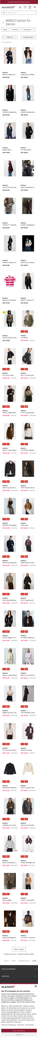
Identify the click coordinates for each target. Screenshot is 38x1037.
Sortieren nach (28, 37)
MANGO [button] (6, 961)
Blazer (5, 29)
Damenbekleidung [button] (24, 961)
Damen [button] (13, 961)
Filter (8, 37)
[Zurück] (3, 22)
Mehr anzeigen (19, 949)
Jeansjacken (28, 29)
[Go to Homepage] (8, 7)
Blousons (15, 29)
